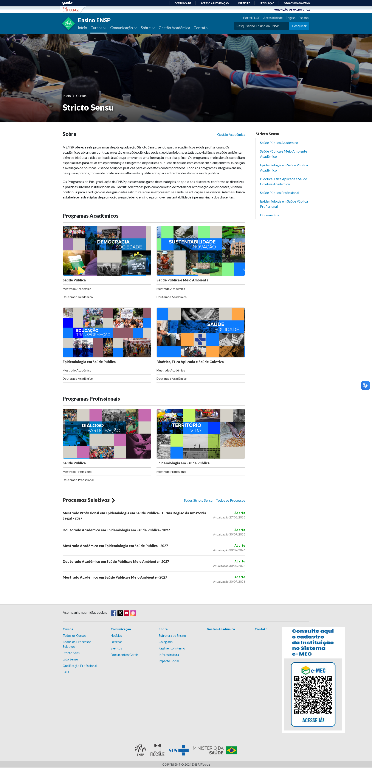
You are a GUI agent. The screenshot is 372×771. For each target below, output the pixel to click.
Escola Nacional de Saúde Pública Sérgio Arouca (71, 9)
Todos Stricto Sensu (197, 500)
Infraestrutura (169, 655)
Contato (201, 27)
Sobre (163, 629)
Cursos (81, 96)
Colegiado (166, 642)
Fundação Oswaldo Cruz (292, 9)
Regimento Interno (172, 648)
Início (82, 27)
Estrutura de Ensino (172, 635)
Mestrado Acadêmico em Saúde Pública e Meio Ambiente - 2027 (115, 577)
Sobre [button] (146, 27)
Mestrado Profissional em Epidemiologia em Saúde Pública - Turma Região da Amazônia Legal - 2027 (134, 515)
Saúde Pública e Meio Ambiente (183, 280)
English (290, 18)
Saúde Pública (74, 280)
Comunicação (121, 629)
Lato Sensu (70, 659)
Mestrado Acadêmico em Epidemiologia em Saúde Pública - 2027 (115, 546)
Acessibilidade (273, 18)
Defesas (116, 642)
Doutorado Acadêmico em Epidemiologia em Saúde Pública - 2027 (116, 530)
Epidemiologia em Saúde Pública (89, 362)
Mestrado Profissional (77, 471)
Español (304, 18)
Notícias (116, 635)
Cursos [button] (96, 27)
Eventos (116, 648)
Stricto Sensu (267, 133)
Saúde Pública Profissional (279, 192)
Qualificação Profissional (80, 666)
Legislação (267, 3)
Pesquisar (299, 26)
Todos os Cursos (74, 635)
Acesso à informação (215, 3)
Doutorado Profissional (78, 480)
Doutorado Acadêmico (78, 297)
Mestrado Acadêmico (77, 288)
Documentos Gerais (124, 655)
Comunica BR (183, 3)
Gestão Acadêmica (174, 27)
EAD (66, 672)
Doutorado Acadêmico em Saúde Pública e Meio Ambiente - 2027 (116, 561)
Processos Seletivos (86, 500)
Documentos (269, 215)
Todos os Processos (230, 500)
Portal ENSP (251, 18)
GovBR (67, 3)
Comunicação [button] (121, 27)
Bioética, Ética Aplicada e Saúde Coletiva (190, 362)
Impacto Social (169, 661)
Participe (244, 3)
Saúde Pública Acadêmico (279, 142)
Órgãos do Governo (297, 3)
